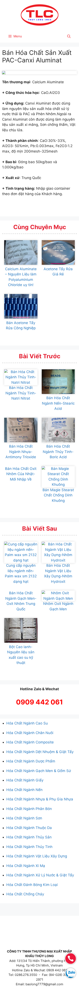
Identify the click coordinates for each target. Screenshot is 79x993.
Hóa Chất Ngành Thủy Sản (29, 837)
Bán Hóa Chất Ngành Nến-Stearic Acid (58, 403)
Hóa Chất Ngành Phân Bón (29, 809)
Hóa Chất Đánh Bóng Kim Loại (32, 885)
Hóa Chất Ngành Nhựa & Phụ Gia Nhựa (39, 799)
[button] (69, 36)
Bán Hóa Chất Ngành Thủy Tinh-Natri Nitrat (20, 393)
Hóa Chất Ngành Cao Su (27, 723)
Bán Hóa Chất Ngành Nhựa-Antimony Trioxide (20, 451)
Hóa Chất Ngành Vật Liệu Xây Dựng (36, 856)
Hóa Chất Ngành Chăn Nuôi (29, 733)
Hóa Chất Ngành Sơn (24, 818)
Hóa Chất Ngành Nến (24, 790)
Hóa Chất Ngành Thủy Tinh (29, 847)
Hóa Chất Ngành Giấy (24, 780)
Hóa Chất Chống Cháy (25, 894)
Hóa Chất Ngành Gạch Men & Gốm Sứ (38, 771)
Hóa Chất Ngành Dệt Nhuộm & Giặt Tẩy (40, 752)
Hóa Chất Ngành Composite (30, 742)
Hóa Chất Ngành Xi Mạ (25, 866)
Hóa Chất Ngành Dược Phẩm (30, 761)
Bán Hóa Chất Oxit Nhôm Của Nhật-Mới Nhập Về (20, 474)
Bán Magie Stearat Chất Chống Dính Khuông (58, 495)
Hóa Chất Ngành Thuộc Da (29, 828)
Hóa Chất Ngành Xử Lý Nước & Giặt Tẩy (40, 875)
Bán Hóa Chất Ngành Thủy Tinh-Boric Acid (58, 451)
